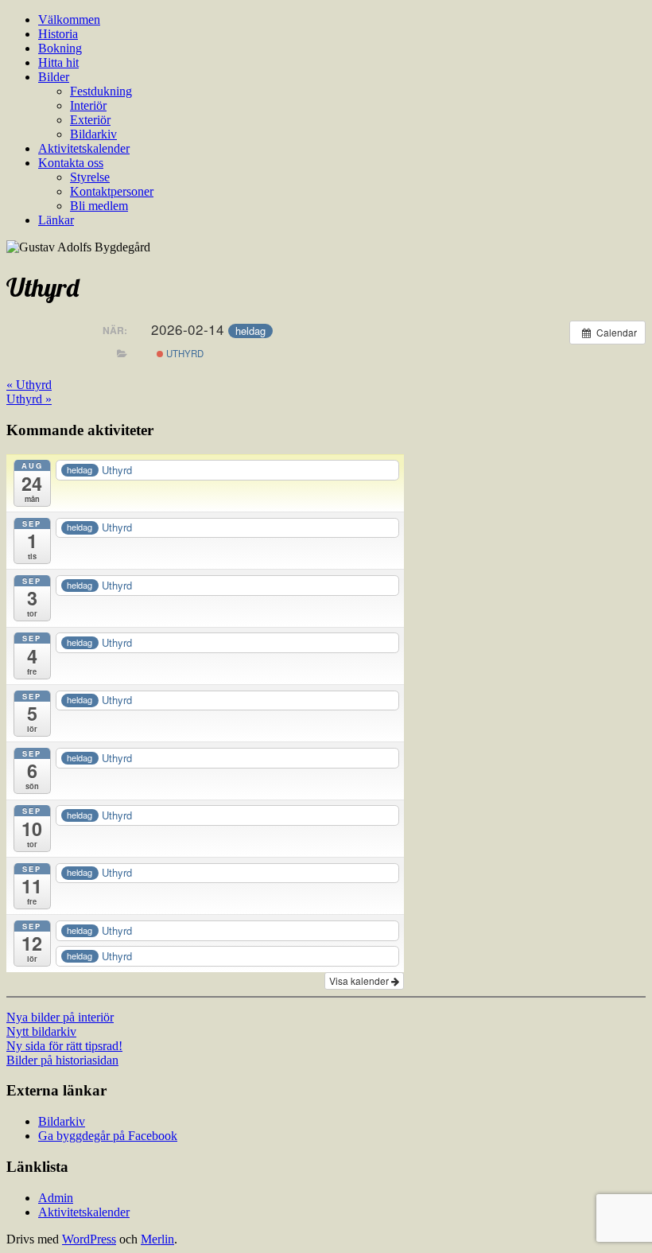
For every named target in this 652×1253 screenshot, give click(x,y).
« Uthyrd (29, 384)
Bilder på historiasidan (62, 1060)
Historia (58, 34)
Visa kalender (360, 980)
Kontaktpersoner (111, 191)
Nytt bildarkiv (41, 1031)
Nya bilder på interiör (60, 1017)
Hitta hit (58, 62)
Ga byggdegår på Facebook (107, 1135)
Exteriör (90, 119)
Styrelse (90, 177)
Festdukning (101, 91)
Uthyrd (184, 353)
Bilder (53, 77)
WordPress (89, 1239)
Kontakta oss (70, 162)
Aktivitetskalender (84, 148)
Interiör (88, 105)
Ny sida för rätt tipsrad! (64, 1046)
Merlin (157, 1239)
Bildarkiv (93, 134)
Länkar (56, 220)
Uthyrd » (29, 399)
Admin (55, 1197)
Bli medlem (99, 205)
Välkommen (69, 19)
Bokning (60, 48)
